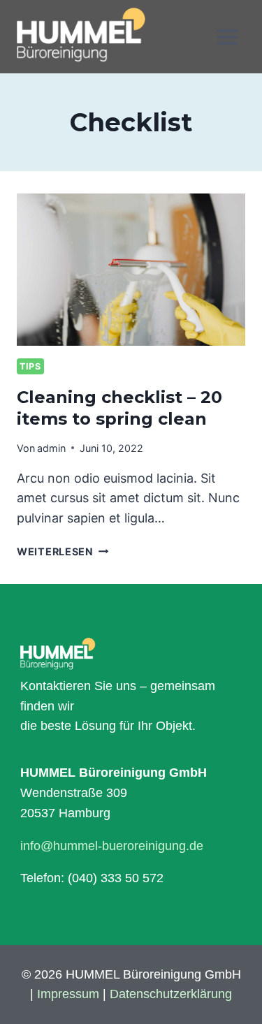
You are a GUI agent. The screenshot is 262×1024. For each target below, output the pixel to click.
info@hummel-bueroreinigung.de (111, 846)
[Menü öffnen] (226, 36)
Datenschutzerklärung (171, 994)
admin (51, 448)
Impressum (68, 994)
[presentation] (131, 269)
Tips (30, 366)
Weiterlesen (63, 551)
